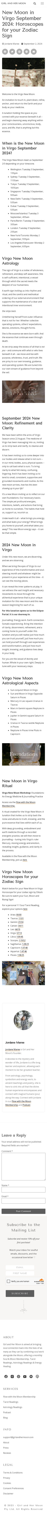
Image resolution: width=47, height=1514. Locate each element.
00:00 (18, 914)
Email (5, 1196)
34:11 (20, 925)
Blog (5, 1417)
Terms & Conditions (13, 1472)
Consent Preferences (13, 1488)
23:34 (20, 922)
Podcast (26, 1105)
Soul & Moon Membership (16, 1359)
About (6, 1442)
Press (6, 1447)
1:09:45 (19, 936)
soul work (39, 1351)
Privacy (6, 1477)
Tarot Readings (10, 1401)
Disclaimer (8, 1493)
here (25, 909)
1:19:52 (22, 940)
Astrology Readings (22, 1362)
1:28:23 (25, 944)
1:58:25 (20, 955)
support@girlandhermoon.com (18, 1437)
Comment (7, 1151)
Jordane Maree (12, 1049)
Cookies (7, 1483)
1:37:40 (24, 947)
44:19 (17, 929)
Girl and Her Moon (13, 3)
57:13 (19, 933)
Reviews (7, 1453)
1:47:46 (23, 951)
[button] (5, 52)
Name (5, 1185)
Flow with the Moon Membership (19, 1396)
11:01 (21, 918)
